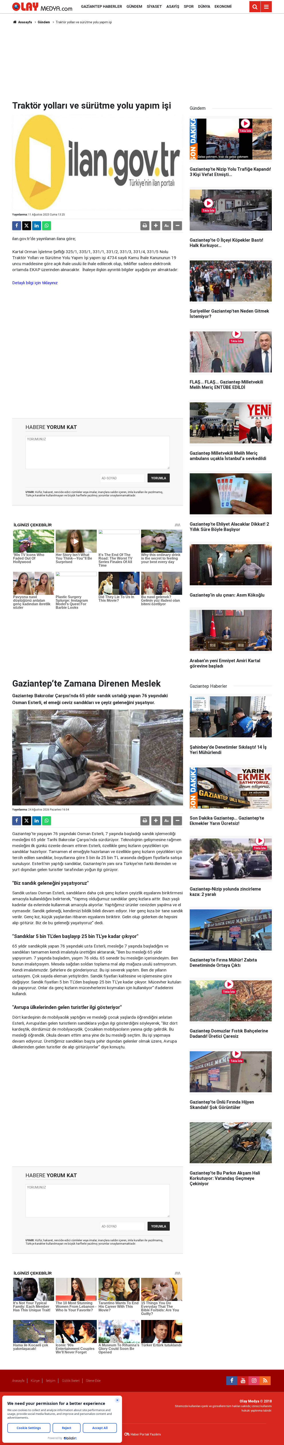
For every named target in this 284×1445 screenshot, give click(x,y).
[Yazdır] (144, 225)
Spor (189, 6)
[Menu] (266, 7)
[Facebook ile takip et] (231, 1380)
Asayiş (172, 6)
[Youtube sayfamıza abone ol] (242, 1380)
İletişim (50, 1380)
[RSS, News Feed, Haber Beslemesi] (265, 1380)
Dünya (204, 6)
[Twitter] (26, 225)
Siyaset (154, 6)
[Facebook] (16, 225)
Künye (35, 1380)
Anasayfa (25, 22)
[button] (155, 225)
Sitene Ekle (93, 1380)
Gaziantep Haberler (101, 6)
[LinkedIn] (36, 225)
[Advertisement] (142, 62)
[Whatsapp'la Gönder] (46, 225)
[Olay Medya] (42, 6)
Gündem (134, 6)
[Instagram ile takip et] (254, 1380)
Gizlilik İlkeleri (71, 1380)
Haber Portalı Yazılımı (146, 1434)
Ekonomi (223, 6)
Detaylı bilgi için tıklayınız (35, 282)
